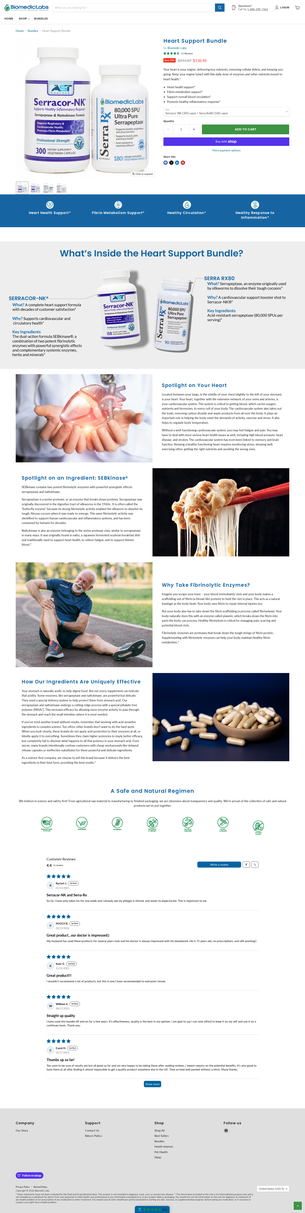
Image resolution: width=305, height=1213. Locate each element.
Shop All (159, 1130)
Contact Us (92, 1130)
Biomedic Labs (177, 48)
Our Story (22, 1130)
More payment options (226, 150)
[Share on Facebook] (165, 163)
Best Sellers (161, 1135)
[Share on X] (171, 163)
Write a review (219, 864)
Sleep (157, 1157)
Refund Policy (40, 1186)
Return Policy (93, 1135)
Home (8, 19)
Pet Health (161, 1152)
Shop (23, 19)
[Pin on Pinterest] (183, 163)
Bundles (41, 19)
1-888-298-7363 (257, 9)
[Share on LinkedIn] (177, 163)
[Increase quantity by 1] (194, 129)
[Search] (220, 8)
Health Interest (163, 1146)
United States (271, 1188)
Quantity (168, 121)
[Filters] (246, 864)
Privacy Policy (23, 1186)
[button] (22, 188)
